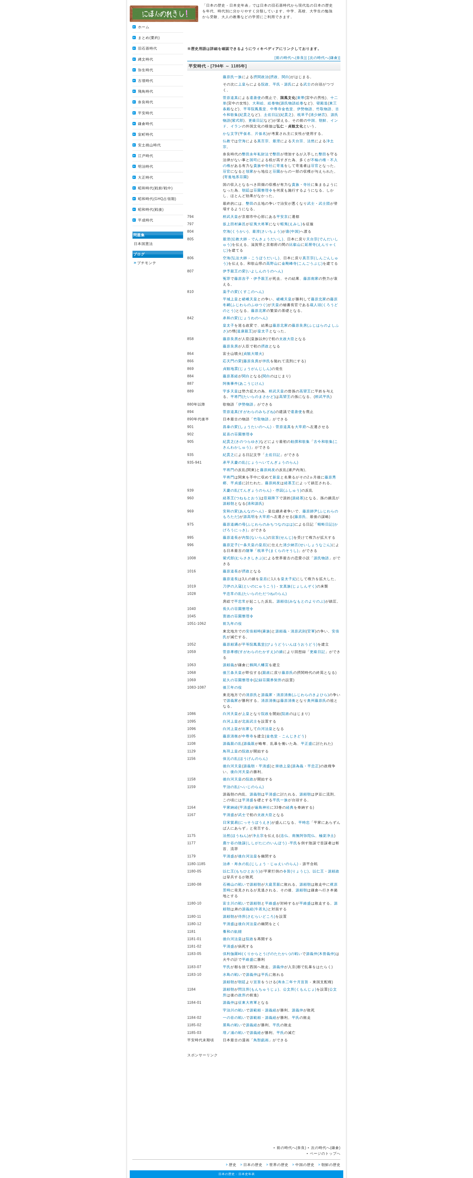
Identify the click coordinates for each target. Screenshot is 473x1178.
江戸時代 (145, 156)
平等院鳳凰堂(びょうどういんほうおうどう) (280, 644)
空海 (242, 141)
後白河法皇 (247, 856)
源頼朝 (228, 503)
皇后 (263, 579)
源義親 (249, 743)
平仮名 (245, 134)
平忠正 (313, 766)
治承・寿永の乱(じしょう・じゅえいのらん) (260, 864)
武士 (307, 84)
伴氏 (266, 361)
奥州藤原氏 (316, 700)
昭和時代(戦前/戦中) (155, 188)
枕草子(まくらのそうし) (277, 551)
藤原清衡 (288, 700)
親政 (266, 673)
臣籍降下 (271, 498)
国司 (253, 160)
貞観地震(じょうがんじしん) (247, 369)
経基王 (290, 483)
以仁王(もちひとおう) (241, 871)
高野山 (272, 263)
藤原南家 (311, 278)
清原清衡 (268, 700)
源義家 (267, 695)
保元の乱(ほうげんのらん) (245, 759)
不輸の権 (318, 160)
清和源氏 (255, 503)
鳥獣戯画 (261, 1040)
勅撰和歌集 (300, 442)
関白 (285, 77)
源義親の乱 (232, 743)
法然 (311, 141)
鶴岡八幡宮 (259, 665)
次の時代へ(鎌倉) (326, 1148)
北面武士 (249, 721)
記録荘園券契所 (268, 680)
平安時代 (145, 113)
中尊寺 (247, 736)
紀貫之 (245, 115)
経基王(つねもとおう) (241, 498)
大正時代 (145, 177)
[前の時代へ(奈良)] (291, 58)
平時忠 (304, 822)
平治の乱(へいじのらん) (243, 787)
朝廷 (246, 190)
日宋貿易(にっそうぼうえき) (247, 822)
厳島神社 (262, 807)
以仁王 (318, 871)
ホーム (143, 27)
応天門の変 (232, 361)
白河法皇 (265, 729)
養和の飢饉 (232, 931)
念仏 (284, 836)
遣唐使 (255, 98)
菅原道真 (230, 98)
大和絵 (258, 103)
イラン (236, 126)
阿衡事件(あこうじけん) (243, 383)
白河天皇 (230, 714)
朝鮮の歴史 (331, 1165)
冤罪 (226, 278)
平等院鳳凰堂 (254, 109)
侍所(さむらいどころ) (256, 916)
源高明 (249, 517)
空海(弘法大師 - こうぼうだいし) (251, 258)
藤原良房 (230, 339)
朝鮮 (323, 120)
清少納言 (317, 115)
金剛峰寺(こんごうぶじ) (302, 263)
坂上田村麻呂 (234, 224)
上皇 (242, 84)
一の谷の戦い (234, 1018)
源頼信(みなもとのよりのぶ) (300, 601)
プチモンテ (146, 263)
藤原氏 (300, 517)
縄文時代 (145, 59)
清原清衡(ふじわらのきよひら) (302, 695)
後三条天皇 (232, 673)
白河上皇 (230, 721)
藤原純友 (267, 470)
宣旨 (257, 982)
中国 (311, 120)
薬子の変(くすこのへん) (243, 292)
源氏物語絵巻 (292, 103)
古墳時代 (145, 81)
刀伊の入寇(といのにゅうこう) (249, 586)
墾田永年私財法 (255, 154)
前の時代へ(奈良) (291, 1148)
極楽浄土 (326, 836)
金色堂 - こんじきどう (285, 736)
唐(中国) (293, 231)
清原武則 (298, 631)
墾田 (276, 154)
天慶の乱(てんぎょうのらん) (247, 490)
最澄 (276, 141)
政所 (242, 995)
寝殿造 (322, 103)
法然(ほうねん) (236, 836)
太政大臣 (287, 339)
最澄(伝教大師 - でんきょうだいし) (253, 239)
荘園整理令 (263, 190)
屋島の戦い (232, 1025)
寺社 (269, 166)
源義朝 (249, 766)
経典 (290, 807)
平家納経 (230, 807)
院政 (265, 84)
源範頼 (255, 1010)
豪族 (266, 631)
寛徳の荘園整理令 (238, 616)
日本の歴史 (253, 1165)
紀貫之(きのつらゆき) (241, 442)
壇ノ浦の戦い (234, 1033)
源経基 (298, 498)
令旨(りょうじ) (296, 871)
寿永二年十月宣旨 (293, 982)
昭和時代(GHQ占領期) (157, 199)
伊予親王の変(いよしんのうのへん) (253, 271)
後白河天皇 (232, 766)
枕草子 (303, 115)
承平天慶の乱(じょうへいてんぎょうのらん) (260, 462)
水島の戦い (232, 974)
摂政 (274, 77)
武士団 (324, 203)
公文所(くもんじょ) (299, 989)
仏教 (226, 141)
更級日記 (256, 120)
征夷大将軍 (259, 224)
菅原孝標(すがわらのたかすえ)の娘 (253, 652)
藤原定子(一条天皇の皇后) (245, 545)
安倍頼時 (253, 631)
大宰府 (300, 427)
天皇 (275, 305)
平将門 (228, 470)
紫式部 (237, 120)
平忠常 (240, 601)
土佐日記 (271, 115)
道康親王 (244, 331)
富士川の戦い (234, 903)
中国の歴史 (305, 1165)
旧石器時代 (147, 48)
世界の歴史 (279, 1165)
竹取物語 (323, 109)
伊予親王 (261, 278)
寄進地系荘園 (235, 177)
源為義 (298, 766)
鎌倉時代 (145, 124)
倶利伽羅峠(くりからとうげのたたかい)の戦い (262, 954)
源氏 (288, 84)
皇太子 (228, 325)
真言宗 (263, 141)
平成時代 (145, 220)
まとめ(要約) (149, 38)
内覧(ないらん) (255, 537)
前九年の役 (232, 623)
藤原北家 (318, 299)
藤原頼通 (230, 644)
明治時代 (145, 166)
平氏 (276, 84)
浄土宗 (258, 836)
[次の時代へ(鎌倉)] (324, 58)
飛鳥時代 (145, 91)
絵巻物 (273, 103)
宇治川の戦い (234, 1010)
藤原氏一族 (232, 77)
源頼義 (281, 631)
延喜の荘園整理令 (238, 434)
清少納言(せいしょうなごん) (307, 545)
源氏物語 (321, 558)
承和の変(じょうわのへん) (245, 318)
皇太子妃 (288, 579)
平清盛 (264, 766)
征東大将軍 (247, 1002)
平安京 (282, 217)
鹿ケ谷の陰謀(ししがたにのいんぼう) (255, 843)
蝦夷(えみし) (291, 224)
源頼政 (333, 871)
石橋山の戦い (234, 884)
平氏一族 (280, 800)
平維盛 (270, 903)
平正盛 (306, 743)
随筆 (249, 551)
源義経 (270, 1010)
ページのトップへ (325, 1153)
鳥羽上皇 (230, 751)
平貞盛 (236, 483)
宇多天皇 (230, 391)
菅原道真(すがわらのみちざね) (249, 412)
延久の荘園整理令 (238, 680)
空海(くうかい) (236, 231)
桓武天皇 (230, 217)
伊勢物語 (304, 109)
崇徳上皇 (283, 766)
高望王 (305, 391)
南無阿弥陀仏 (303, 836)
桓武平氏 (322, 397)
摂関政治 (261, 77)
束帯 (301, 98)
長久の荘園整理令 (238, 609)
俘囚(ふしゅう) (288, 490)
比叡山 (295, 245)
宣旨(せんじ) (282, 537)
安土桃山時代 (149, 145)
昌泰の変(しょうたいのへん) (247, 427)
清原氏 (251, 695)
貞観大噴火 (253, 354)
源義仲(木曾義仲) (321, 954)
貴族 (257, 166)
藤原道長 (230, 537)
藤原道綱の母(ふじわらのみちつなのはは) (259, 524)
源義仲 (278, 967)
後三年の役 (232, 687)
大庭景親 (272, 884)
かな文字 (230, 134)
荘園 (276, 171)
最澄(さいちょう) (267, 231)
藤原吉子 (242, 278)
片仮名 (260, 134)
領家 (249, 171)
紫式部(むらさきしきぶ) (243, 558)
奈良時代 (145, 102)
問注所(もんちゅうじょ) (258, 989)
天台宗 (297, 141)
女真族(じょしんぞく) (298, 586)
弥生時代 (145, 70)
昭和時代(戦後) (151, 209)
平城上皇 (230, 299)
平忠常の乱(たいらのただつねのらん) (255, 594)
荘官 (315, 166)
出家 (246, 729)
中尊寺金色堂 (281, 109)
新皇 (276, 477)
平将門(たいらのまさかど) (252, 397)
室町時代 (145, 134)
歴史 (232, 1165)
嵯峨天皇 (249, 299)
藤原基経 (230, 376)
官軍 (311, 631)
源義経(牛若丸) (255, 909)
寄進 (280, 166)
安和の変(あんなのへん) (243, 511)
